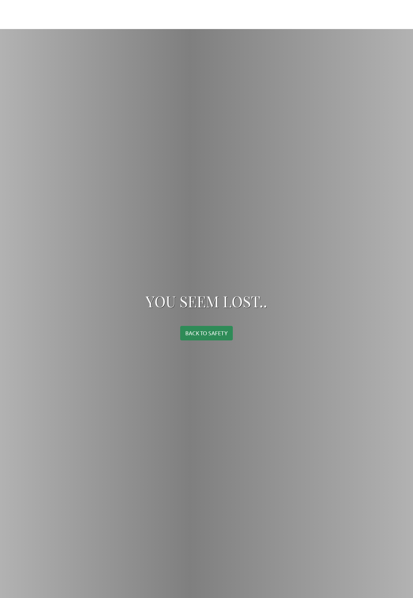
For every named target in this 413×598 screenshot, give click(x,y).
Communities (237, 14)
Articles (147, 14)
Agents (204, 14)
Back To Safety (206, 333)
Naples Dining (321, 14)
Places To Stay (278, 14)
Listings (176, 14)
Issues (120, 14)
